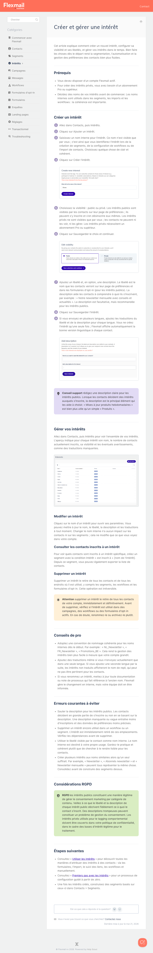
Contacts (17, 48)
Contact (144, 6)
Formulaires (18, 99)
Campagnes (18, 70)
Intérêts (16, 63)
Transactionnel (20, 129)
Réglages (17, 121)
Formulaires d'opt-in (23, 92)
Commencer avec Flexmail (22, 39)
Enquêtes (17, 107)
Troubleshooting (21, 136)
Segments (17, 56)
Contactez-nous (113, 919)
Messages (17, 77)
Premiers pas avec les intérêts (90, 875)
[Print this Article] (141, 21)
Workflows (18, 85)
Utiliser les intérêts (83, 858)
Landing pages (20, 114)
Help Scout (92, 949)
